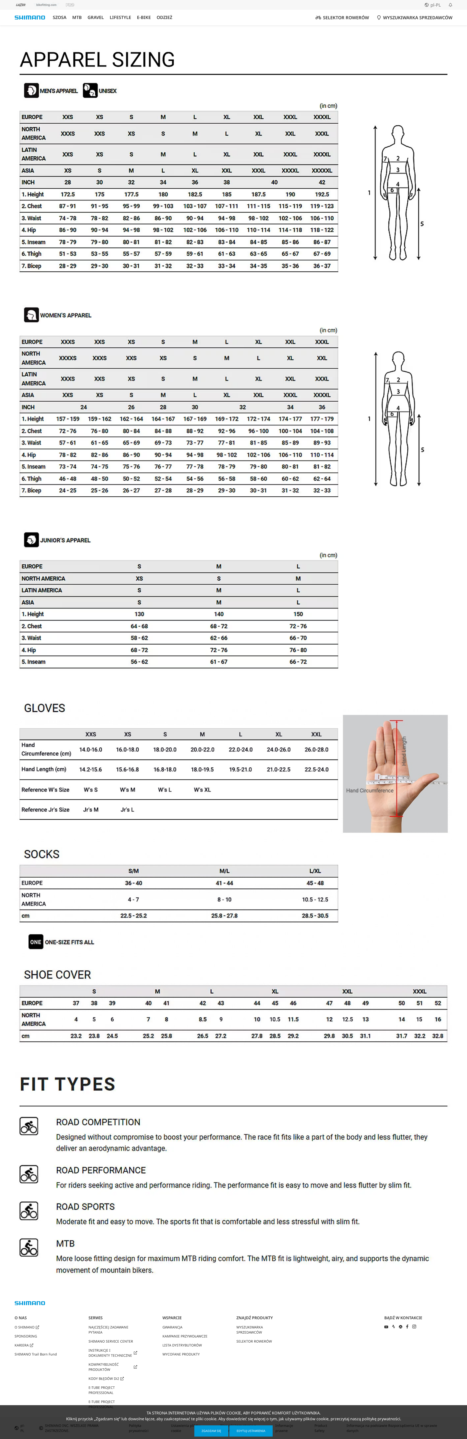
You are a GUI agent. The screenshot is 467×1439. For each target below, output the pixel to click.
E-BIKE (144, 17)
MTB (77, 17)
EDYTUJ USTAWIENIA (251, 1431)
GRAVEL (96, 17)
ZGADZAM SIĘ (211, 1431)
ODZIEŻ (164, 17)
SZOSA (59, 17)
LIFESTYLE (120, 17)
